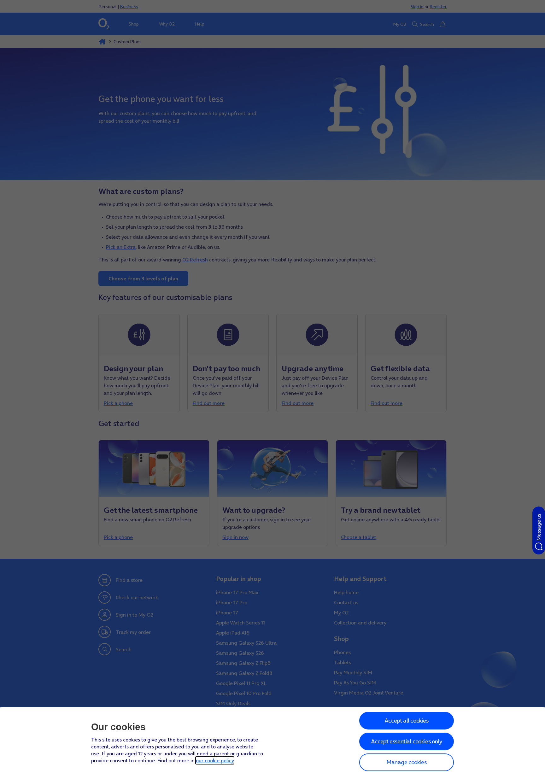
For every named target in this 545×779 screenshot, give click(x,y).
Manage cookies (406, 762)
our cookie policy (215, 760)
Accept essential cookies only (406, 741)
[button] (538, 530)
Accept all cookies (406, 720)
